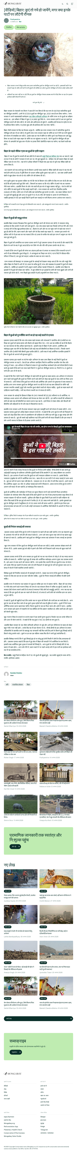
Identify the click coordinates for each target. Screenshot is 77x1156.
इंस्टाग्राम (43, 1120)
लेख (5, 1089)
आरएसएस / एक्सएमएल (47, 1133)
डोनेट (42, 1092)
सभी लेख (8, 1019)
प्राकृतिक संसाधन (17, 684)
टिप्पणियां (9, 27)
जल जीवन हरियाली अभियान (38, 116)
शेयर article (21, 27)
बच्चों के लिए (7, 1120)
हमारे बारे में (44, 1086)
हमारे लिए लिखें (45, 1102)
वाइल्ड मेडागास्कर (9, 1117)
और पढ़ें (14, 847)
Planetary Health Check (13, 1130)
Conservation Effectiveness (14, 1133)
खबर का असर (45, 1095)
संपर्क (42, 1089)
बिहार (20, 21)
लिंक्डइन (43, 1117)
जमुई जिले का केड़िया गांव (50, 156)
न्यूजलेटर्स (43, 1099)
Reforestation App (11, 1127)
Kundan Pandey (16, 673)
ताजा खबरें (7, 1099)
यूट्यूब (42, 1123)
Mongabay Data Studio (12, 1136)
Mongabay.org (9, 1123)
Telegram (44, 1130)
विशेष (5, 1092)
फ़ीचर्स (6, 1095)
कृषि (7, 684)
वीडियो (6, 1086)
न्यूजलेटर (14, 1052)
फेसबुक (43, 1127)
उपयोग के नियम (45, 1105)
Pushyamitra (15, 19)
